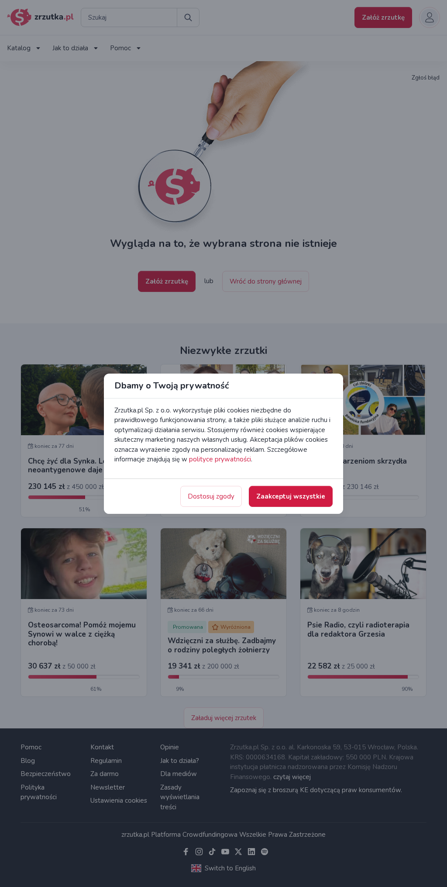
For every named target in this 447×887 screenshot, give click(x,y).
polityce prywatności (220, 459)
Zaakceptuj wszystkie (290, 496)
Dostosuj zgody (211, 496)
